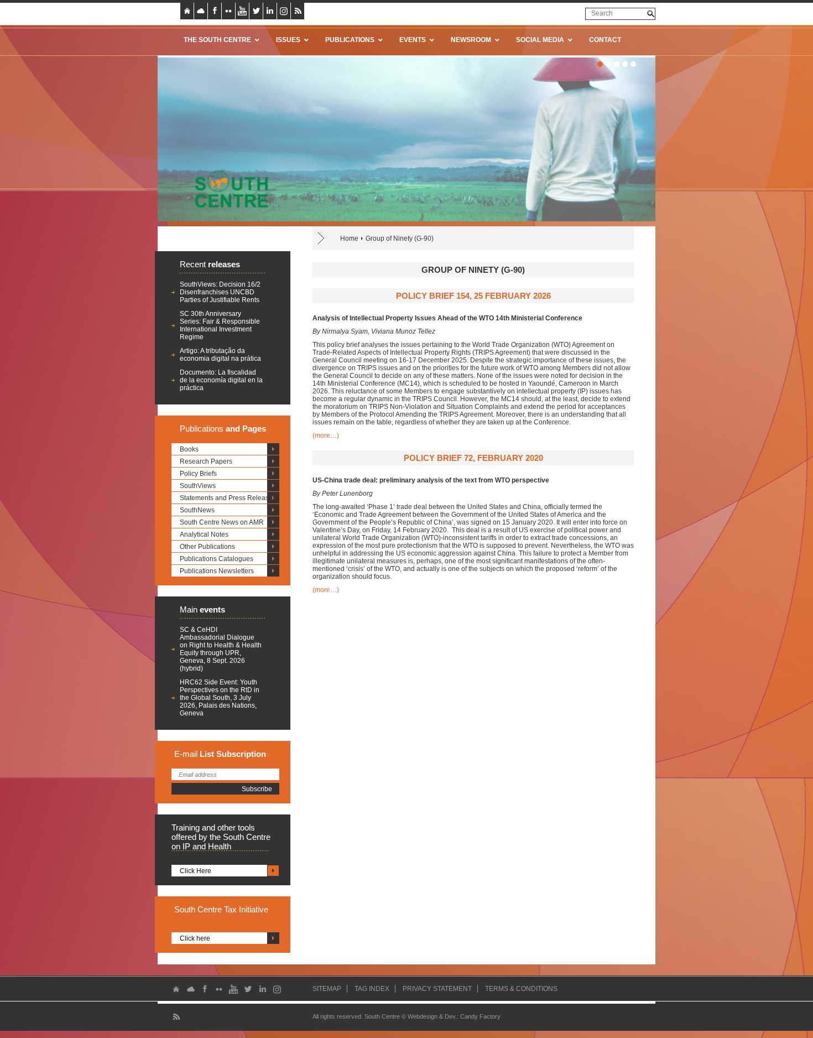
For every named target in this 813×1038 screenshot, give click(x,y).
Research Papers (206, 461)
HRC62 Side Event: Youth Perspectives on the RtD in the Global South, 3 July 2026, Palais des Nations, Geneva (219, 697)
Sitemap (326, 989)
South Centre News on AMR (222, 522)
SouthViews (198, 486)
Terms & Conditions (521, 989)
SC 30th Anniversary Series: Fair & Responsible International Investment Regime (220, 325)
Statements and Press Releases (228, 498)
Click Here (195, 871)
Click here (195, 938)
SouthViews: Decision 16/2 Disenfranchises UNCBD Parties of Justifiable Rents (220, 292)
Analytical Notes (204, 534)
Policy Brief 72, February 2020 (473, 458)
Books (189, 449)
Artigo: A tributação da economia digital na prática (220, 354)
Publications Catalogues (216, 559)
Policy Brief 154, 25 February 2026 (473, 295)
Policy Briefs (198, 474)
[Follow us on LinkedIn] (270, 11)
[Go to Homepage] (228, 189)
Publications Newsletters (217, 571)
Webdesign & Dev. (432, 1016)
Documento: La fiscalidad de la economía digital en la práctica (221, 380)
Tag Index (372, 989)
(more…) (325, 435)
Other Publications (207, 547)
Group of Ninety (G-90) (400, 238)
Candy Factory (480, 1016)
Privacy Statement (437, 989)
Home (349, 238)
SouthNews (197, 510)
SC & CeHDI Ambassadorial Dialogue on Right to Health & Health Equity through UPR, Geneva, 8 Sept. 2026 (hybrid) (221, 649)
